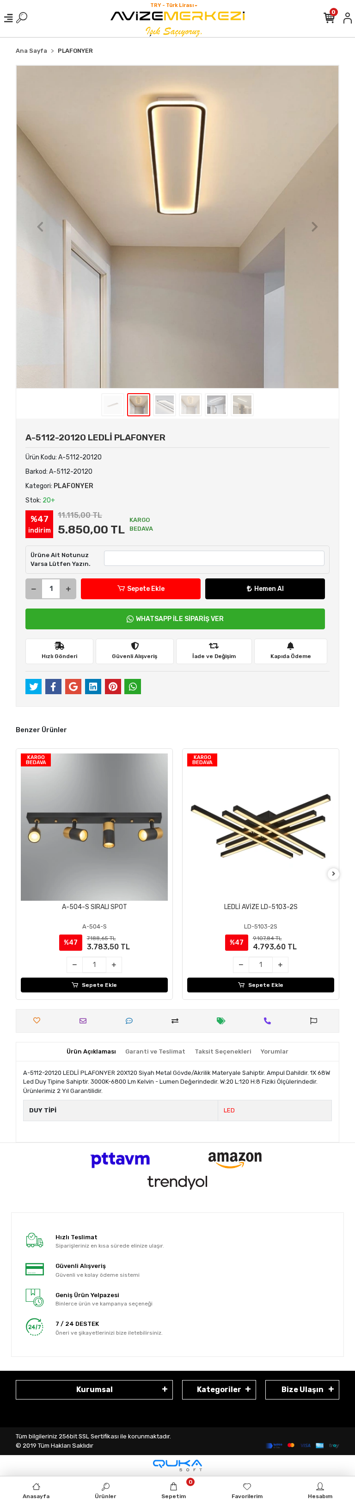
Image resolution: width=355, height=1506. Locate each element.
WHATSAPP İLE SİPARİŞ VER (180, 619)
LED (229, 1110)
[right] (334, 874)
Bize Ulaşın (303, 1389)
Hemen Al (269, 589)
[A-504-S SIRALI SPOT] (94, 827)
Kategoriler (219, 1389)
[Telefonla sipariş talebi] (270, 1021)
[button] (40, 227)
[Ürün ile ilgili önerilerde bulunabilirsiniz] (316, 1021)
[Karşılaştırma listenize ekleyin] (177, 1021)
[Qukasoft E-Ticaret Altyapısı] (177, 1465)
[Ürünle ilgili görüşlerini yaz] (131, 1021)
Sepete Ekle (146, 589)
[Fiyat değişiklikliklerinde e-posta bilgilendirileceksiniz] (223, 1021)
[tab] (91, 1051)
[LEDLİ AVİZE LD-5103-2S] (260, 827)
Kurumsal (94, 1389)
